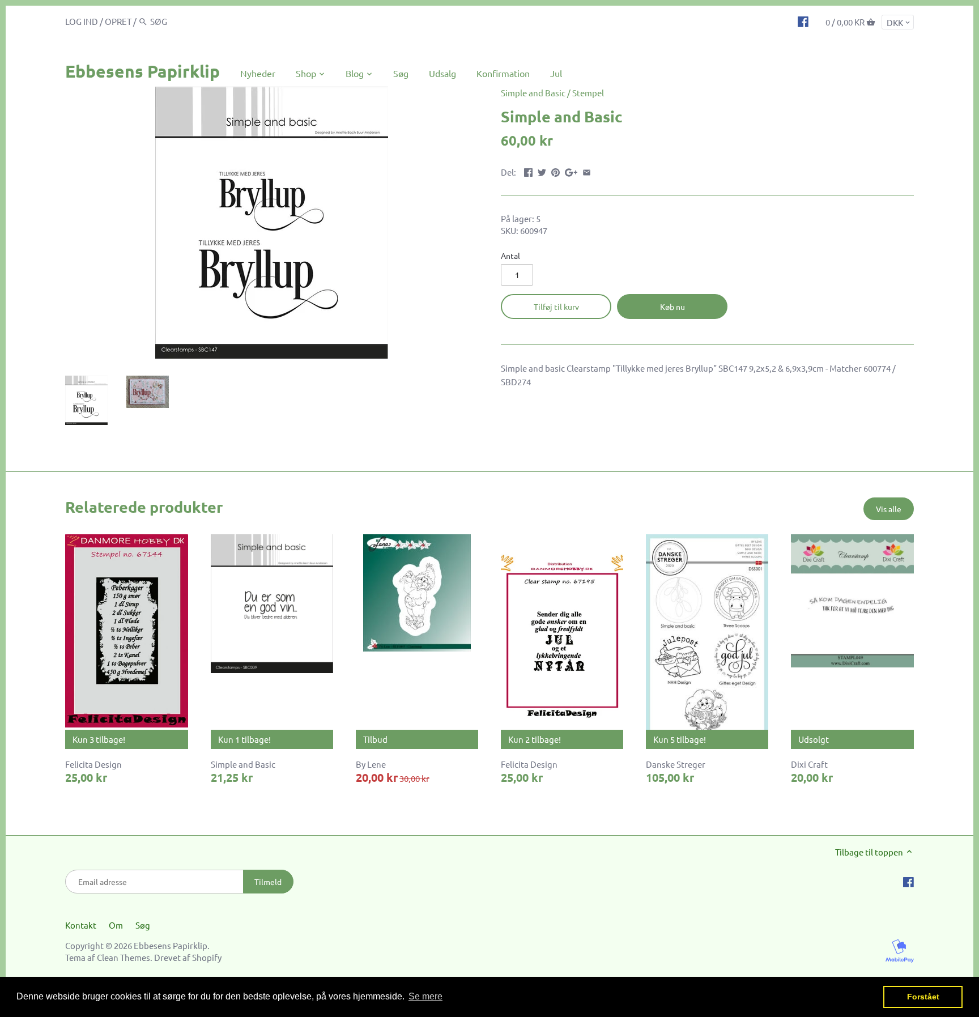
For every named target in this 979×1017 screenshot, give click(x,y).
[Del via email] (586, 170)
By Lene (371, 764)
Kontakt (80, 925)
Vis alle (888, 509)
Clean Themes (123, 957)
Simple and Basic (533, 92)
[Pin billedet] (555, 170)
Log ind (81, 21)
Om (116, 925)
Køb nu (672, 306)
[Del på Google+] (571, 170)
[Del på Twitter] (542, 170)
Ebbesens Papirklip (142, 71)
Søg (142, 925)
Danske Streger (675, 764)
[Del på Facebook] (528, 170)
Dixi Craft (809, 764)
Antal (510, 255)
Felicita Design (93, 764)
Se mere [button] (425, 996)
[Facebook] (803, 21)
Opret (118, 21)
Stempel (588, 92)
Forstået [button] (923, 996)
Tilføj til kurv (556, 306)
